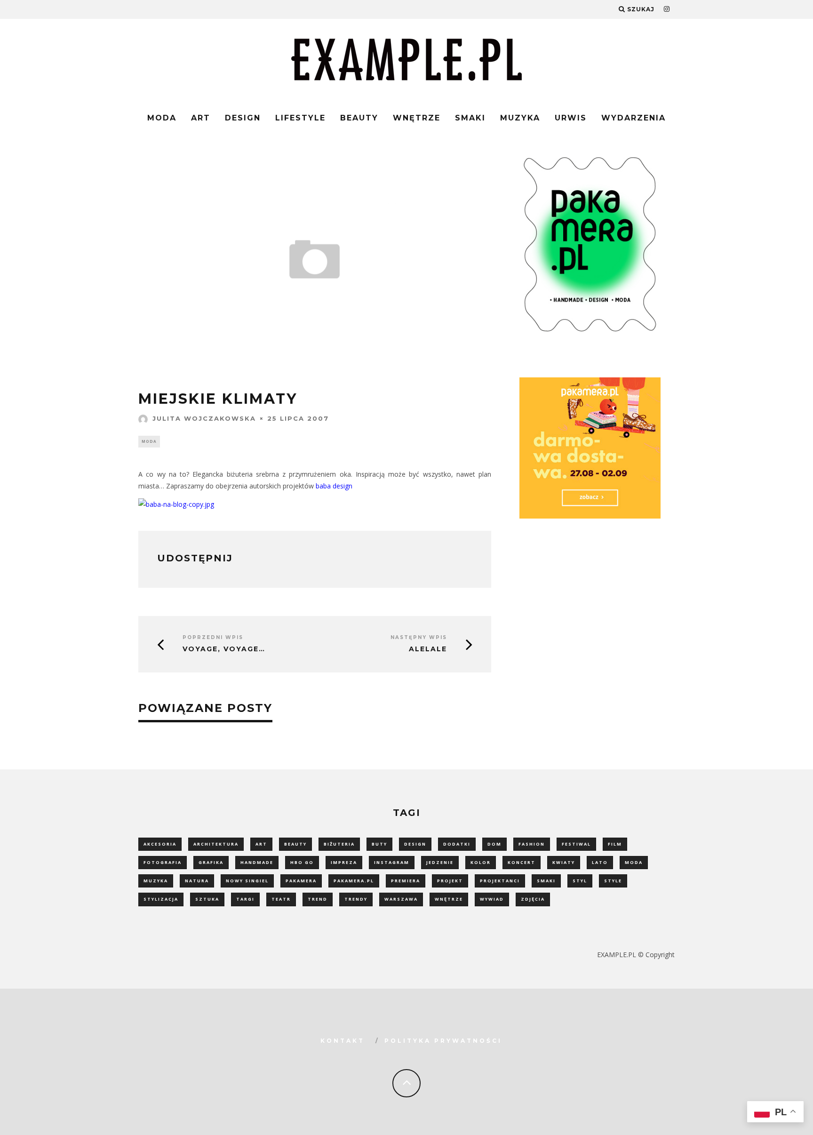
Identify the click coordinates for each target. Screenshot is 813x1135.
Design (243, 117)
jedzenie (440, 862)
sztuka (207, 899)
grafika (211, 862)
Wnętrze (416, 117)
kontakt (342, 1040)
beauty (295, 844)
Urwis (571, 117)
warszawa (401, 899)
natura (197, 881)
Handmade (256, 862)
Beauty (359, 117)
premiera (405, 881)
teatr (281, 899)
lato (600, 862)
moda (634, 862)
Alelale (428, 649)
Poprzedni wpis (213, 637)
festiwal (576, 844)
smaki (546, 881)
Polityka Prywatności (443, 1040)
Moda (161, 117)
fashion (531, 844)
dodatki (456, 844)
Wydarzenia (633, 117)
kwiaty (563, 862)
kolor (480, 862)
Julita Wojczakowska (204, 418)
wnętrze (449, 899)
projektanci (500, 881)
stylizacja (160, 899)
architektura (216, 844)
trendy (355, 899)
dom (494, 844)
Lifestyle (300, 117)
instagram (391, 862)
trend (317, 899)
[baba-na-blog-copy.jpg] (176, 504)
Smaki (470, 117)
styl (580, 881)
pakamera (301, 881)
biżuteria (339, 844)
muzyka (155, 881)
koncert (521, 862)
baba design (334, 485)
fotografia (162, 862)
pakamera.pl (354, 881)
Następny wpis (419, 637)
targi (245, 899)
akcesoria (159, 844)
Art (200, 117)
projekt (450, 881)
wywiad (492, 899)
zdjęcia (533, 899)
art (261, 844)
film (615, 844)
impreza (344, 862)
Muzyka (520, 117)
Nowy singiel (247, 881)
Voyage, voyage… (224, 649)
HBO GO (302, 862)
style (613, 881)
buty (379, 844)
